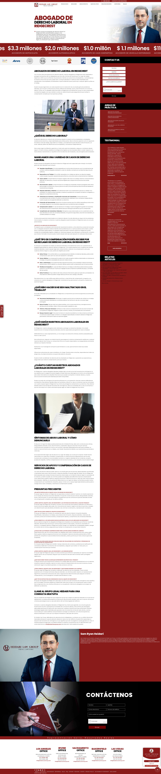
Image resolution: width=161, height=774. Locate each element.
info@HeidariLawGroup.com (43, 760)
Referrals (58, 771)
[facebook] (35, 770)
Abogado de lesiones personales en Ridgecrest (115, 112)
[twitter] (40, 770)
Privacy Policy (89, 771)
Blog (63, 771)
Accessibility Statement (102, 771)
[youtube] (44, 770)
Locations (43, 771)
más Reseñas (117, 248)
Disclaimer (113, 771)
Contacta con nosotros (119, 1)
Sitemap (71, 771)
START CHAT (151, 761)
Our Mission (50, 771)
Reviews (76, 771)
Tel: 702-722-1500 (117, 757)
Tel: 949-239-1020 (62, 758)
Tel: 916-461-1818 (80, 758)
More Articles (105, 283)
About (37, 771)
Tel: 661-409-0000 (99, 757)
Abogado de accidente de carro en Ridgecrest (114, 117)
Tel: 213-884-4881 (43, 757)
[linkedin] (38, 770)
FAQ (67, 771)
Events (82, 771)
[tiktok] (42, 770)
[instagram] (36, 770)
